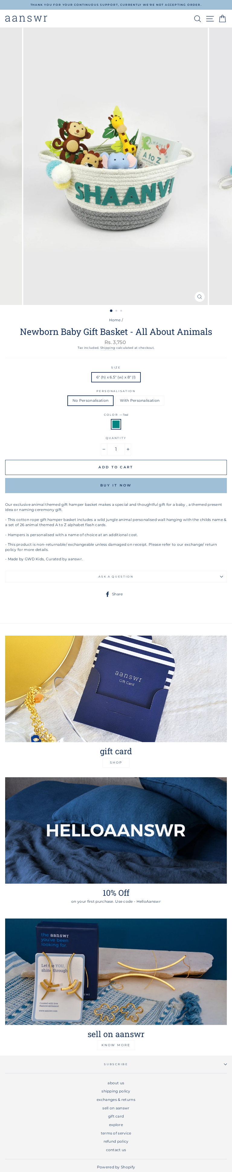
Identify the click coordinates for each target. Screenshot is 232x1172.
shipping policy (116, 1091)
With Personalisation (140, 400)
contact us (116, 1149)
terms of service (116, 1133)
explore (116, 1124)
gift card (116, 1116)
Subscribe (116, 1064)
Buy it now (116, 485)
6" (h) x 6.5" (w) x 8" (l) (116, 377)
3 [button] (121, 311)
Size (116, 367)
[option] (116, 5)
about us (116, 1083)
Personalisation (115, 391)
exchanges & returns (116, 1099)
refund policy (116, 1141)
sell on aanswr (115, 1108)
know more (116, 1045)
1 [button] (111, 311)
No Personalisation (90, 400)
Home (115, 320)
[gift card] (116, 689)
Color (116, 414)
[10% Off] (116, 830)
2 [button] (116, 311)
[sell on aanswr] (116, 971)
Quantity (116, 438)
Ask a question (116, 576)
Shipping (107, 348)
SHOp (116, 762)
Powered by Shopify (116, 1167)
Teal (116, 424)
